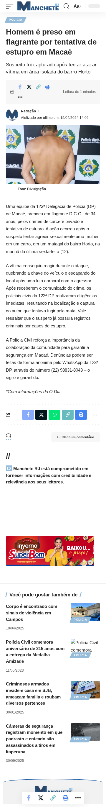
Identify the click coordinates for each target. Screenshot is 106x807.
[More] (20, 97)
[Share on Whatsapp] (54, 415)
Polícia (15, 19)
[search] (66, 6)
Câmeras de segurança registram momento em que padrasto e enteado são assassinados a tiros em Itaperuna (34, 739)
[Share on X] (29, 86)
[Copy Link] (38, 86)
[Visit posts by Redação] (12, 114)
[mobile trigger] (11, 6)
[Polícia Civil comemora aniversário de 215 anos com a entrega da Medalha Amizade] (85, 648)
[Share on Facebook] (20, 86)
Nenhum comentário (78, 437)
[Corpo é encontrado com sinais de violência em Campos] (85, 612)
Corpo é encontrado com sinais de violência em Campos (31, 613)
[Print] (47, 86)
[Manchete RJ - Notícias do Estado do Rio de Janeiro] (37, 6)
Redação (28, 111)
